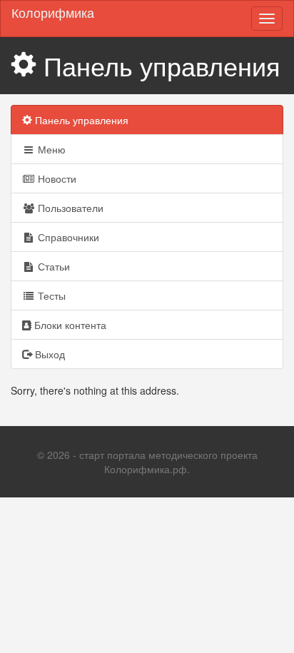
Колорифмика (52, 12)
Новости (55, 178)
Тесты (50, 295)
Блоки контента (68, 325)
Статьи (52, 266)
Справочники (67, 237)
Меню (50, 149)
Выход (48, 354)
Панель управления (80, 120)
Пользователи (69, 208)
